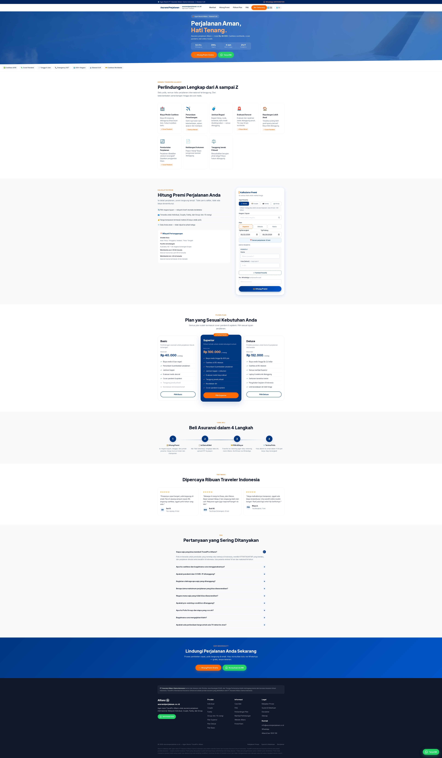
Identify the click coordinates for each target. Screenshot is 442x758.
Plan (240, 222)
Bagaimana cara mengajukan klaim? (220, 617)
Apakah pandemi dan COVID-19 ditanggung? (220, 573)
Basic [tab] (274, 226)
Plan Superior (212, 720)
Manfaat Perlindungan (243, 716)
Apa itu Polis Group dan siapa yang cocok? (220, 610)
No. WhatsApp (250, 277)
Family (209, 712)
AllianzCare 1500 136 (269, 733)
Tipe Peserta (243, 200)
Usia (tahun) (250, 261)
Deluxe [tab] (260, 226)
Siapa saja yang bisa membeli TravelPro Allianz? (221, 551)
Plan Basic (211, 728)
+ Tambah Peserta (260, 273)
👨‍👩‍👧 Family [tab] (265, 203)
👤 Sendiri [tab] (244, 203)
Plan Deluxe (211, 724)
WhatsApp (265, 729)
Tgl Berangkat (244, 230)
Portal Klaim (239, 724)
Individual (210, 704)
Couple (210, 708)
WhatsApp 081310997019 (275, 2)
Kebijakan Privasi (268, 704)
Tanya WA (228, 55)
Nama (243, 252)
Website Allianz (240, 720)
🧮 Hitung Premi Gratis (204, 55)
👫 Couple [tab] (254, 203)
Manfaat (212, 7)
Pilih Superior (220, 395)
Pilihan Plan (237, 7)
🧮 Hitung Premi (260, 289)
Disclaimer (265, 712)
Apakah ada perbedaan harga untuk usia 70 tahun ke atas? (220, 624)
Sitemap (265, 716)
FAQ (247, 7)
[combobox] (260, 217)
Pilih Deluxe (264, 394)
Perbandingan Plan (241, 712)
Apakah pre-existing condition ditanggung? (220, 602)
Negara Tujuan (244, 213)
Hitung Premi (224, 7)
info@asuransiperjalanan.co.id (273, 725)
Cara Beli (238, 704)
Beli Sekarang (259, 7)
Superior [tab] (246, 226)
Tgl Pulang (264, 230)
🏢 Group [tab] (276, 203)
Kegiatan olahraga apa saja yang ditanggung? (220, 581)
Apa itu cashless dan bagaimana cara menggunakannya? (220, 566)
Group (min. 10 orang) (215, 716)
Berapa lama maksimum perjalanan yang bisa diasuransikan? (220, 588)
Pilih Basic (178, 394)
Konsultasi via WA (236, 668)
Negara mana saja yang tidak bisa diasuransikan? (220, 595)
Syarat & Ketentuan (269, 708)
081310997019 (168, 716)
